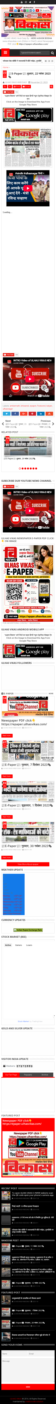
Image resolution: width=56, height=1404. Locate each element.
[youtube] (22, 2)
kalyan (49, 406)
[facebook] (34, 2)
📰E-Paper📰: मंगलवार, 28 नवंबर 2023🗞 (28, 1322)
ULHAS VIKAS (16, 1399)
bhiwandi (25, 406)
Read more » (7, 736)
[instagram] (26, 2)
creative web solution (34, 1401)
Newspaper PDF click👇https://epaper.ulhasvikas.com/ (24, 722)
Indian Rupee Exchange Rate (29, 930)
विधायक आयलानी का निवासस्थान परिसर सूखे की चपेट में (31, 1335)
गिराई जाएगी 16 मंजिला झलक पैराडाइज (25, 1206)
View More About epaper (28, 864)
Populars (28, 1075)
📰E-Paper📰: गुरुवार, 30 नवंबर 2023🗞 (26, 846)
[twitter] (30, 2)
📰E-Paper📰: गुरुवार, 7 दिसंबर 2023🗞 (26, 764)
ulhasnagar (8, 409)
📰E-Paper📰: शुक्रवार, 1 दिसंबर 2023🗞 (27, 805)
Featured (41, 406)
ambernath (15, 406)
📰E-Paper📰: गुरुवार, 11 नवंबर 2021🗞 (28, 1246)
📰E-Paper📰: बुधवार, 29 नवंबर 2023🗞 (19, 458)
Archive (45, 1075)
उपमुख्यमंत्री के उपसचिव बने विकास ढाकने (26, 1298)
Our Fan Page (11, 1075)
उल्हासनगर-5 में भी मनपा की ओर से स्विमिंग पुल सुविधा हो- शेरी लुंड (33, 1218)
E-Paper (8, 693)
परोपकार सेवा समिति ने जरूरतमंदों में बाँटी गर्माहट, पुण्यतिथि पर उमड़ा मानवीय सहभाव (33, 1230)
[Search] (52, 53)
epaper (33, 406)
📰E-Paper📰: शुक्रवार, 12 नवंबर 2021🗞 (28, 1283)
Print (17, 86)
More (51, 693)
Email (27, 86)
